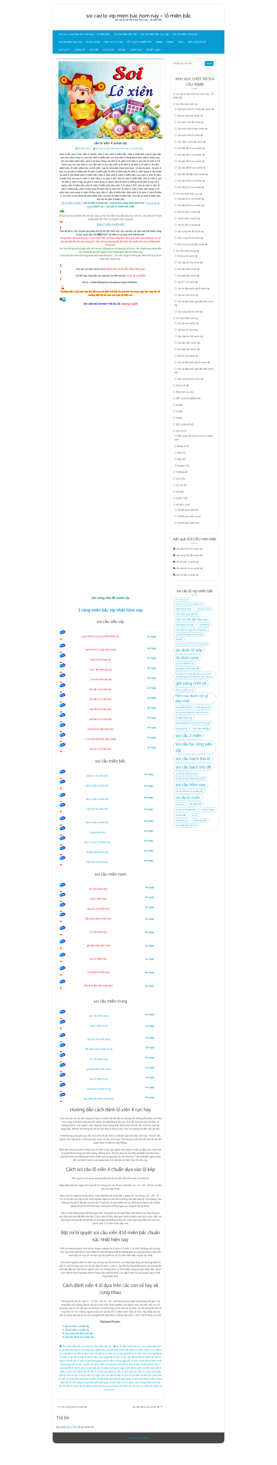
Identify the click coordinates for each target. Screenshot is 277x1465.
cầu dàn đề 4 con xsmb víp (191, 148)
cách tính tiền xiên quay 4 (98, 1382)
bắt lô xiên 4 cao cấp (120, 1357)
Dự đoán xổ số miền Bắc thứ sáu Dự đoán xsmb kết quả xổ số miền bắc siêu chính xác (194, 675)
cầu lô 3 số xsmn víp (187, 355)
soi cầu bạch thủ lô (193, 758)
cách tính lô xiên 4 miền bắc (93, 1378)
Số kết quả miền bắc (188, 509)
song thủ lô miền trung (99, 1088)
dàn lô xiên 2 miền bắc (97, 785)
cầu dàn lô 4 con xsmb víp (190, 187)
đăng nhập (71, 1427)
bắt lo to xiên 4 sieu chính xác (82, 1353)
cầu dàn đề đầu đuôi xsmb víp (192, 174)
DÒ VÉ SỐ (108, 49)
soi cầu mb (195, 803)
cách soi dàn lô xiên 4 (112, 1375)
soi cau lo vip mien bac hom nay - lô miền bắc (119, 148)
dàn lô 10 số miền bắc (97, 862)
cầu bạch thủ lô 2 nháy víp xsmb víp (195, 109)
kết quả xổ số (203, 707)
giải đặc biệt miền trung (98, 1069)
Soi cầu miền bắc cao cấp (154, 34)
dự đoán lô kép (189, 649)
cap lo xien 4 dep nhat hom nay (144, 1382)
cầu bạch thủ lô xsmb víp (190, 135)
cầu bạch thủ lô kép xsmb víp (192, 128)
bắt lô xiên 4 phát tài (82, 1364)
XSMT (180, 42)
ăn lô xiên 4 (122, 1346)
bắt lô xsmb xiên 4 (77, 1367)
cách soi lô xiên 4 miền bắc (137, 1375)
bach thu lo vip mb (182, 600)
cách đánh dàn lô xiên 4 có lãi (87, 1371)
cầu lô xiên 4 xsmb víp (90, 1386)
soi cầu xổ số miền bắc (186, 809)
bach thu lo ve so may (140, 1346)
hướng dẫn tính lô (183, 707)
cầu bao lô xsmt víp (187, 255)
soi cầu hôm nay (191, 784)
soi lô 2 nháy (207, 809)
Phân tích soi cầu (113, 42)
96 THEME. (143, 1437)
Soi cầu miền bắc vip (125, 34)
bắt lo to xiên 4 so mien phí (113, 1353)
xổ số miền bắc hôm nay (186, 825)
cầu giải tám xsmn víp (188, 349)
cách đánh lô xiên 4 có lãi (137, 1371)
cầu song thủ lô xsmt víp (190, 311)
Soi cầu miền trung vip (185, 34)
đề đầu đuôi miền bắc (97, 852)
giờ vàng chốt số (191, 683)
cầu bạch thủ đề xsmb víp (190, 122)
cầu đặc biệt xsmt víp (188, 269)
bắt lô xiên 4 (79, 1357)
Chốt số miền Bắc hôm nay (191, 619)
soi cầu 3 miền (189, 735)
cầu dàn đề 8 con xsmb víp (79, 1337)
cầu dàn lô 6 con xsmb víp (190, 198)
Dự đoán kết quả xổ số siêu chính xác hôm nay (192, 644)
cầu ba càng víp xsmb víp (190, 115)
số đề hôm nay (182, 820)
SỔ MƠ (122, 49)
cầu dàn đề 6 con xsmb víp (145, 1406)
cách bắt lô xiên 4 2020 (137, 1367)
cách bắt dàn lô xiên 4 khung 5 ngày (106, 1367)
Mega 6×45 (183, 446)
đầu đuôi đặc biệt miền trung (99, 1098)
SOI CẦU (94, 49)
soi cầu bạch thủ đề (193, 767)
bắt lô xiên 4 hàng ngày (114, 1360)
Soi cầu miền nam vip (70, 42)
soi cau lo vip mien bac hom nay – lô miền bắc (138, 15)
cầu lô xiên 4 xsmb (71, 202)
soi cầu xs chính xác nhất (145, 1386)
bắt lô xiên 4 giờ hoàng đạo (87, 1360)
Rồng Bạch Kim (181, 728)
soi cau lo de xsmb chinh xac (117, 1386)
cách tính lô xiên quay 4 (121, 1378)
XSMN (169, 42)
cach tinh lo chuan (203, 609)
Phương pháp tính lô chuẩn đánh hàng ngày (193, 723)
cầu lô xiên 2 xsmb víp (77, 1326)
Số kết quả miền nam (188, 522)
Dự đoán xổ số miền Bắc (187, 668)
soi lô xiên (181, 815)
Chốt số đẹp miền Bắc (185, 624)
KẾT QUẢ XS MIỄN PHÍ (139, 42)
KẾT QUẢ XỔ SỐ (197, 42)
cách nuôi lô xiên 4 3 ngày (86, 1375)
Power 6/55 (183, 465)
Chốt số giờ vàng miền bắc (187, 614)
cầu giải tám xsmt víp (188, 275)
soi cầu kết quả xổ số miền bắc (189, 791)
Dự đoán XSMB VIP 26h (185, 663)
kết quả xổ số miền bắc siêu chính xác (192, 712)
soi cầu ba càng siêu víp (194, 747)
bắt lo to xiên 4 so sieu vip (141, 1353)
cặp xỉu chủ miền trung (99, 1039)
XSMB (159, 42)
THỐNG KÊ (79, 49)
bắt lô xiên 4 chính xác (142, 1357)
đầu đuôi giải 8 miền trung (98, 1049)
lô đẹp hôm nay (184, 717)
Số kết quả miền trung (188, 516)
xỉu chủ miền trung (98, 1015)
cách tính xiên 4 (119, 1382)
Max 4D (181, 459)
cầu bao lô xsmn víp (187, 329)
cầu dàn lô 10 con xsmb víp (191, 180)
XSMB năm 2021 (200, 820)
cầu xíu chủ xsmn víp (188, 323)
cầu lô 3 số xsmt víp (187, 282)
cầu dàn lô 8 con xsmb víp (190, 205)
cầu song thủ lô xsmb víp (74, 1406)
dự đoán (179, 639)
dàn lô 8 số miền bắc (97, 808)
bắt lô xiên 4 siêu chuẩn (134, 1364)
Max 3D (181, 452)
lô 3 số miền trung (98, 1059)
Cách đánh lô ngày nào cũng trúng (191, 629)
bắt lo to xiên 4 (137, 1349)
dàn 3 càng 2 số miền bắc (97, 842)
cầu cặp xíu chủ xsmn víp (190, 336)
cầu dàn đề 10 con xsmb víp (191, 167)
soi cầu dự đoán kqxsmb (186, 773)
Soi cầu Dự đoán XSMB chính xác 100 (190, 778)
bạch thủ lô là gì (183, 608)
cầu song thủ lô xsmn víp (190, 378)
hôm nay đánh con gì (184, 690)
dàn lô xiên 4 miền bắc (97, 799)
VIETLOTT (63, 49)
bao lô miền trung (99, 1078)
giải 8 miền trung (98, 1025)
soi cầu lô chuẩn (188, 797)
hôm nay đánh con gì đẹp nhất (192, 698)
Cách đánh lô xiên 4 (113, 1371)
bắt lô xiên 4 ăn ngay (97, 1357)
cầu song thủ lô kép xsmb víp (192, 244)
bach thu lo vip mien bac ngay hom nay (89, 1349)
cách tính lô (204, 624)
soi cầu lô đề (180, 804)
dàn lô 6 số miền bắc (97, 775)
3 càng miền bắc (97, 832)
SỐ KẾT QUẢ (153, 49)
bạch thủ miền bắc (119, 1349)
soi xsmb (195, 815)
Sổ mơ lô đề (93, 42)
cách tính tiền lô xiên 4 (145, 1378)
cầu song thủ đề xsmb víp (79, 1333)
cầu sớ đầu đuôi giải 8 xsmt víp (193, 288)
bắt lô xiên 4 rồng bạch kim (107, 1364)
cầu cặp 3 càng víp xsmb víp (191, 141)
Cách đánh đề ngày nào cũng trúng (189, 635)
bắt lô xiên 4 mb (135, 1360)
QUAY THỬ (136, 49)
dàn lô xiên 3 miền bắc (97, 822)
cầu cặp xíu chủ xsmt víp (190, 262)
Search (209, 64)
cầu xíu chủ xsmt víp (187, 295)
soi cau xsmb (201, 728)
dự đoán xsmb (187, 657)
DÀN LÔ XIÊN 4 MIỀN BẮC (111, 224)
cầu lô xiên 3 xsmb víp (77, 1329)
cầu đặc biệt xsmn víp (188, 342)
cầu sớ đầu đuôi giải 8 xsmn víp (193, 362)
